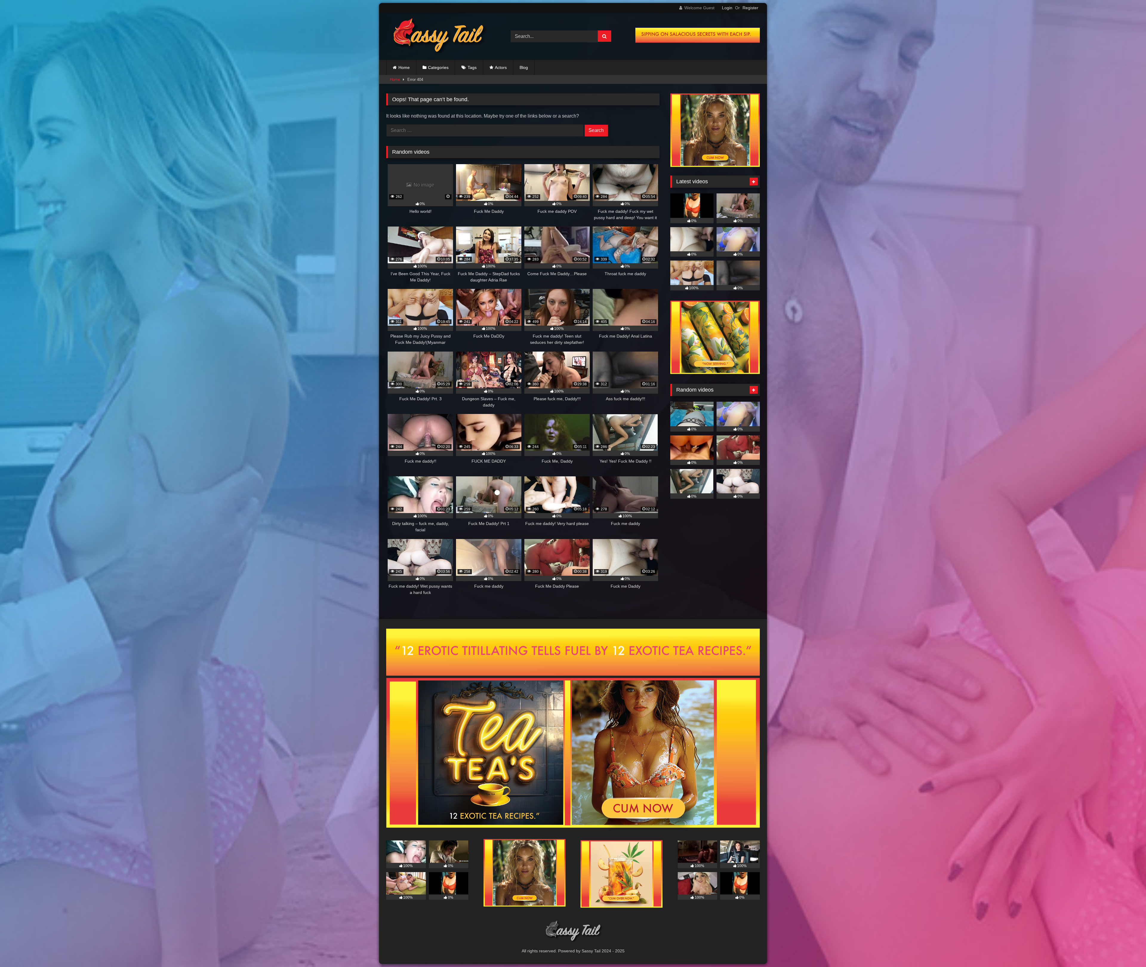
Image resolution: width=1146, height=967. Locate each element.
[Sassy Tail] (436, 36)
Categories (438, 67)
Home (404, 67)
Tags (472, 67)
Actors (501, 67)
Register (750, 7)
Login (727, 7)
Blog (524, 67)
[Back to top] (1127, 949)
